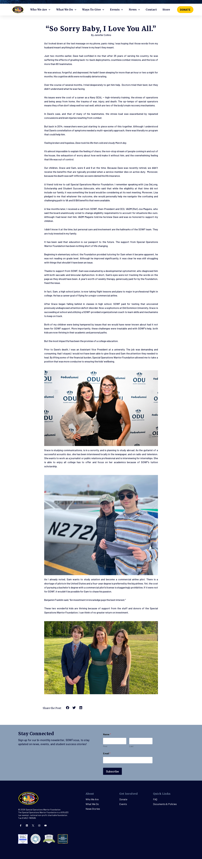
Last (131, 746)
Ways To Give (91, 9)
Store (166, 9)
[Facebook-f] (20, 825)
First (105, 746)
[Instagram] (39, 825)
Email (106, 753)
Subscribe (112, 771)
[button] (67, 707)
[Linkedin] (26, 825)
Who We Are (38, 9)
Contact (151, 9)
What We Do (64, 9)
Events (115, 9)
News (133, 9)
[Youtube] (45, 825)
